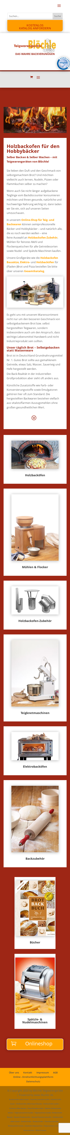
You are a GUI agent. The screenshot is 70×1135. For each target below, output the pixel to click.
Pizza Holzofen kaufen (35, 1108)
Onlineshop (38, 1043)
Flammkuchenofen (51, 1121)
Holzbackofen (26, 1121)
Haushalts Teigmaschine (33, 1126)
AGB (55, 1072)
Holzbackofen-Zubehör (42, 237)
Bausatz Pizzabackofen (22, 1117)
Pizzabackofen (38, 1121)
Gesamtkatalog (34, 271)
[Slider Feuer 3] (35, 132)
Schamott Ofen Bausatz (17, 1108)
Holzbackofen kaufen (51, 1104)
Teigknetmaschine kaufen (23, 1113)
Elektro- (25, 262)
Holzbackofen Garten (15, 1126)
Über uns (14, 1072)
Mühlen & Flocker (35, 567)
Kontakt (27, 1072)
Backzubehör (35, 858)
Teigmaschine (49, 1126)
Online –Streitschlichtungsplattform (33, 1076)
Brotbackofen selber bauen (19, 1099)
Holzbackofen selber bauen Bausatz (29, 1104)
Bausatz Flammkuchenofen (41, 1117)
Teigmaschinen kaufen (43, 1113)
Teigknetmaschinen (35, 713)
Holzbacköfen (45, 262)
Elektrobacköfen (35, 766)
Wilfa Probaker (40, 1130)
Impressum (42, 1072)
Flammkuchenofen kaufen (39, 1099)
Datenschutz (33, 1081)
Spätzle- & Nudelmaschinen (35, 1020)
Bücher (35, 942)
